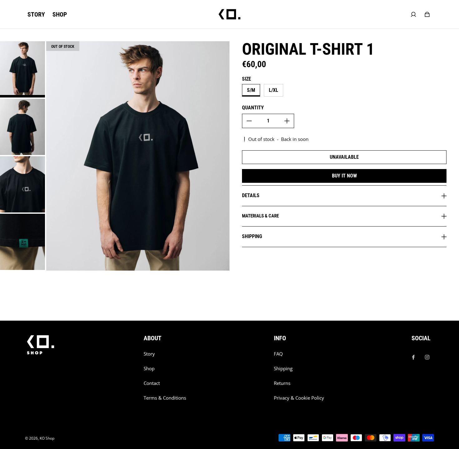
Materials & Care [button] (260, 216)
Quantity (253, 108)
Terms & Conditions (165, 398)
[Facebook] (413, 357)
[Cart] (427, 14)
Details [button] (250, 195)
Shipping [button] (252, 236)
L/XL (273, 90)
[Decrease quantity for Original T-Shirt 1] (249, 121)
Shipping (283, 368)
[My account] (413, 14)
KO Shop (47, 438)
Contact (152, 383)
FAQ (278, 354)
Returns (282, 383)
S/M (251, 90)
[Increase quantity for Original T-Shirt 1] (287, 121)
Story (149, 354)
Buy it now (344, 176)
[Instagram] (427, 357)
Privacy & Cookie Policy (299, 398)
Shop (149, 368)
